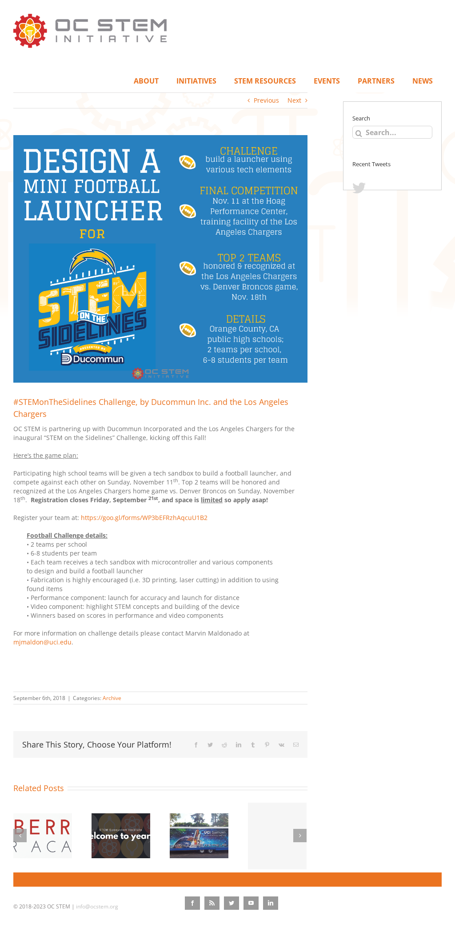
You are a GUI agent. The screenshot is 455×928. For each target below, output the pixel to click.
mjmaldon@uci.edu (42, 642)
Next (294, 100)
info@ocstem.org (97, 906)
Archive (112, 698)
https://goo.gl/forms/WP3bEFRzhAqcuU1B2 (146, 517)
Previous (266, 100)
